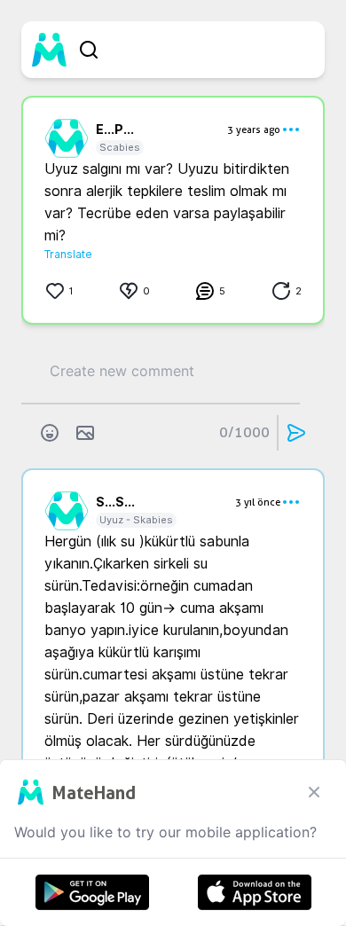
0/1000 (244, 432)
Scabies (119, 147)
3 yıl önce (257, 502)
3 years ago (253, 129)
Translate (68, 254)
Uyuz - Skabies (136, 520)
